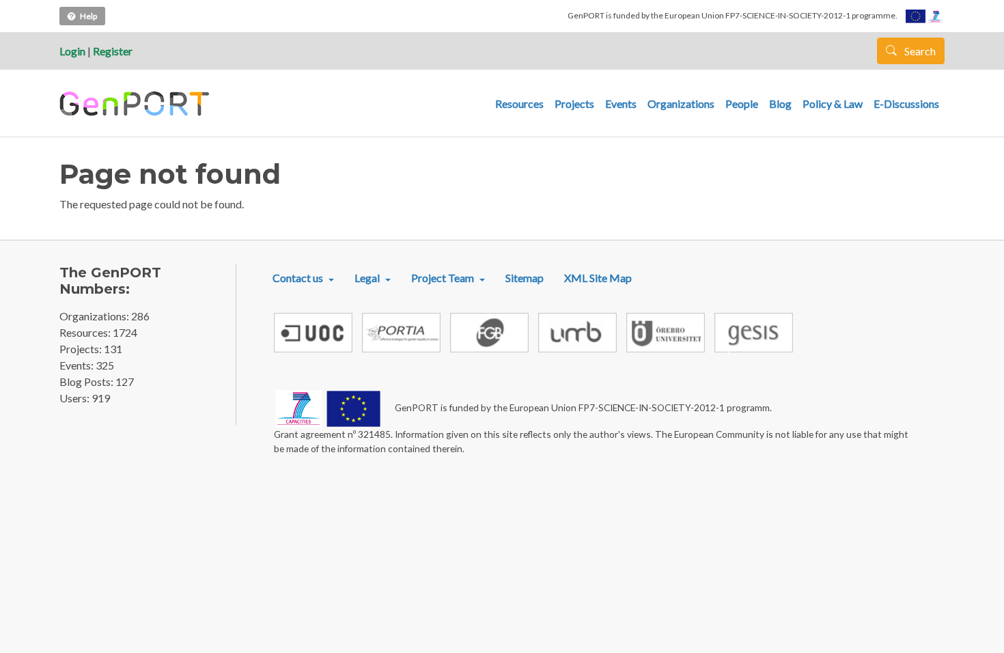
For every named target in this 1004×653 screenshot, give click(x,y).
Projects (574, 103)
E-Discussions (906, 103)
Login (72, 50)
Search (919, 50)
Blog (780, 103)
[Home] (136, 103)
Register (113, 50)
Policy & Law (833, 103)
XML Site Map (598, 277)
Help (88, 16)
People (741, 103)
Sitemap (524, 277)
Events (621, 103)
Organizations (680, 103)
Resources (519, 103)
